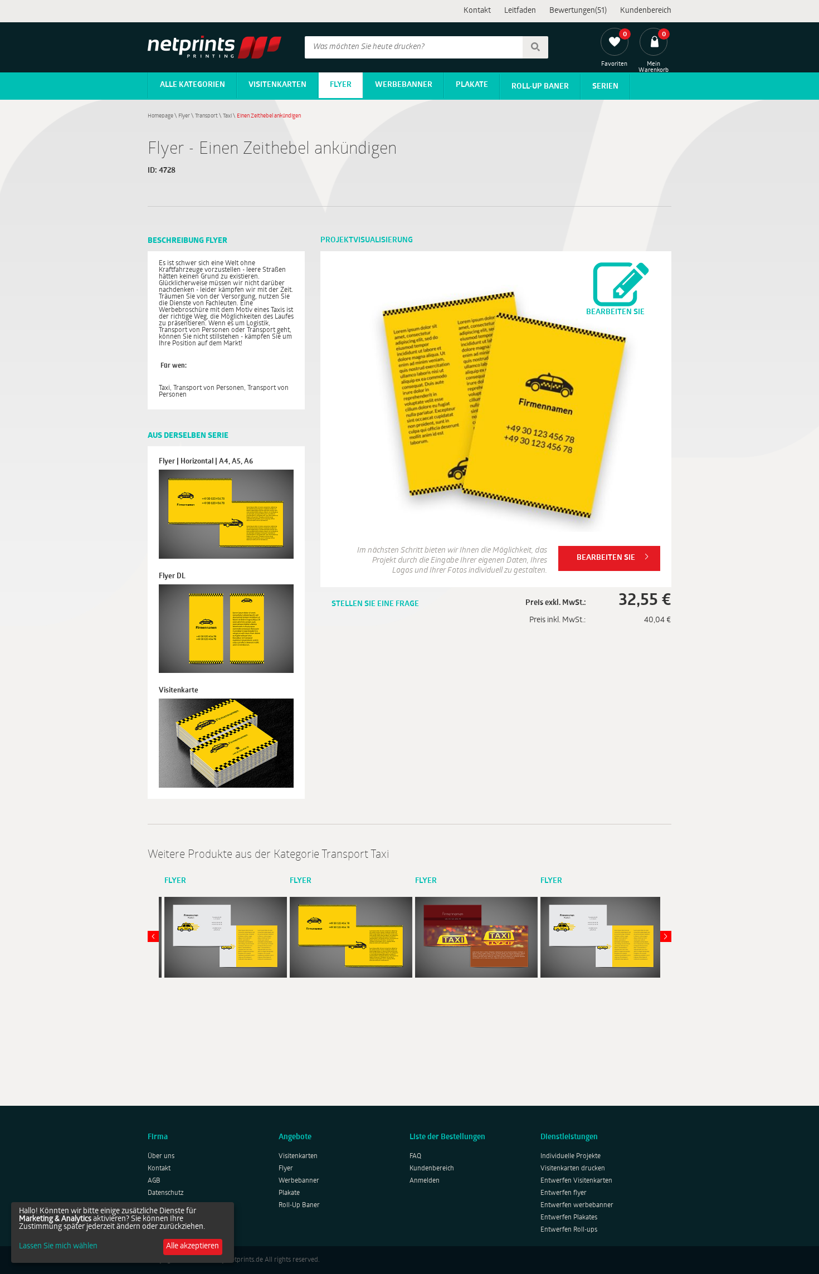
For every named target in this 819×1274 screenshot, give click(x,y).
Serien (605, 86)
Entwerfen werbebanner (576, 1205)
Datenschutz (166, 1193)
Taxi (227, 116)
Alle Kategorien (192, 85)
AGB (154, 1181)
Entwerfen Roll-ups (568, 1230)
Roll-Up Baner (540, 86)
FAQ (415, 1156)
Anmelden (425, 1181)
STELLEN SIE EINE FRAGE (375, 604)
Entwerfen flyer (563, 1193)
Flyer (341, 85)
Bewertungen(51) (578, 11)
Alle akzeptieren (192, 1246)
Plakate (472, 85)
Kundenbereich (645, 11)
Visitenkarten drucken (572, 1168)
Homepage (160, 116)
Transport (206, 116)
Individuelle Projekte (570, 1156)
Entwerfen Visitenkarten (576, 1181)
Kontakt (477, 11)
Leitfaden (520, 11)
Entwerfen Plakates (568, 1217)
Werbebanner (403, 85)
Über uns (161, 1156)
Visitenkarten (277, 85)
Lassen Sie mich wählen (58, 1247)
